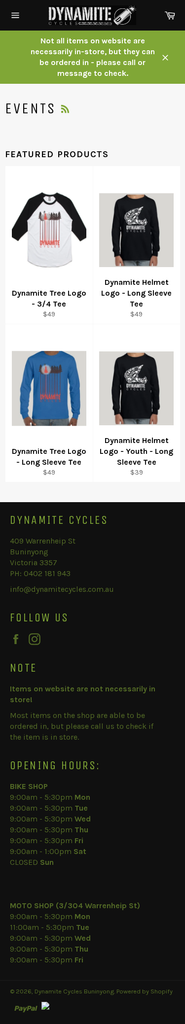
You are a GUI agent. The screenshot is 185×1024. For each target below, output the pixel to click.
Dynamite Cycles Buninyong (74, 991)
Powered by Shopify (144, 991)
